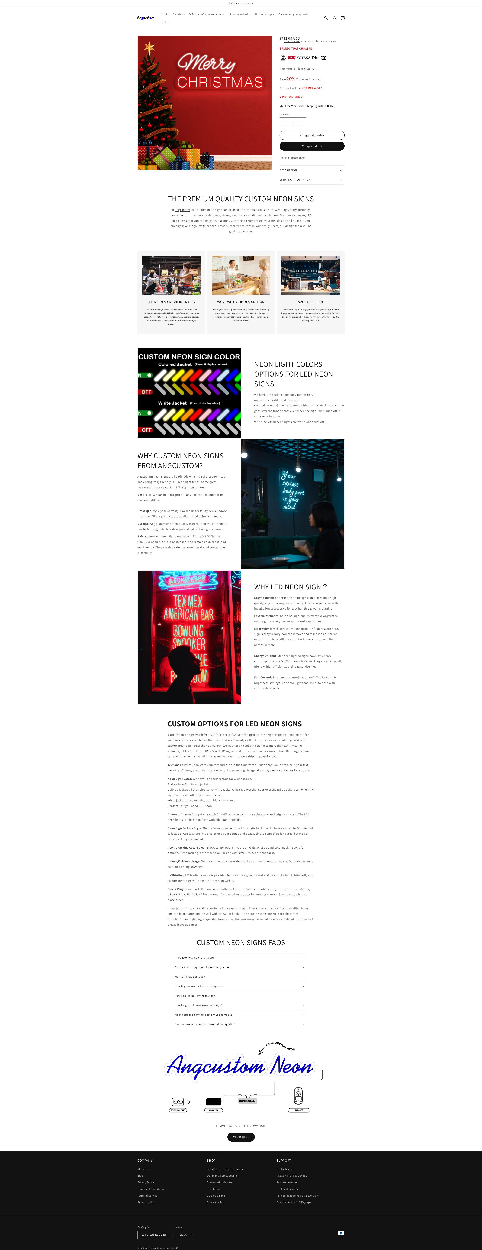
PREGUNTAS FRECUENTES (292, 1175)
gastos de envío (292, 41)
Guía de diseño (216, 1195)
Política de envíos (287, 1189)
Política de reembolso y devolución (298, 1195)
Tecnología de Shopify (168, 1248)
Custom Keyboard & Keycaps (294, 1202)
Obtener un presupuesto (222, 1175)
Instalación (214, 1189)
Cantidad (284, 114)
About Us (143, 1169)
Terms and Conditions (150, 1189)
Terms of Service (147, 1195)
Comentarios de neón (220, 1182)
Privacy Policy (145, 1182)
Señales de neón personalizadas (226, 1169)
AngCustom (150, 1248)
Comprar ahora (312, 146)
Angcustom (182, 210)
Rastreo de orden (287, 1182)
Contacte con (285, 1169)
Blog (140, 1175)
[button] (178, 14)
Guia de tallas (215, 1202)
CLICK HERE (241, 1137)
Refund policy (145, 1202)
